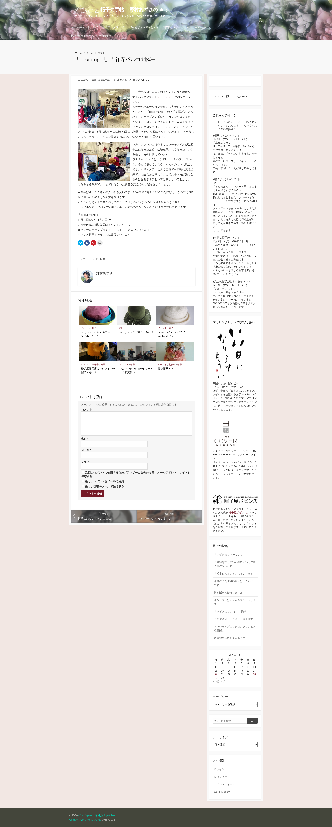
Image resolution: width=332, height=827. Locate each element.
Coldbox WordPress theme (85, 819)
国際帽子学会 (170, 27)
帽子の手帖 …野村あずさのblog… (99, 815)
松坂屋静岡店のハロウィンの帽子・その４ (98, 370)
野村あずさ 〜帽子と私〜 (144, 27)
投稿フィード (222, 776)
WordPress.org (222, 791)
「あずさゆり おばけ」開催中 (231, 611)
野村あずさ (125, 79)
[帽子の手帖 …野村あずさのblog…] (86, 9)
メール (86, 450)
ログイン (219, 769)
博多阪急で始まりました (228, 592)
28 (254, 674)
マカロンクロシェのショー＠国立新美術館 (136, 370)
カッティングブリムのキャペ (136, 332)
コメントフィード (224, 784)
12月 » (224, 681)
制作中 (95, 364)
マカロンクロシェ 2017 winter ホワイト (171, 334)
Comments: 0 (142, 79)
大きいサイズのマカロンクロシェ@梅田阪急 (234, 628)
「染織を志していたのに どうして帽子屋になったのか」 (235, 564)
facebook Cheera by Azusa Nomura (91, 35)
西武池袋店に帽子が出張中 (229, 638)
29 (216, 678)
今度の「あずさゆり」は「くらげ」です (235, 583)
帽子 (102, 52)
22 (216, 674)
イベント (91, 52)
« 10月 (216, 681)
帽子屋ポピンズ (238, 512)
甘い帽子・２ (165, 368)
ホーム (78, 52)
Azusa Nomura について (84, 27)
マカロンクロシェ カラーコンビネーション (97, 334)
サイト (85, 461)
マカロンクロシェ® (114, 27)
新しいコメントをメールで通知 (104, 481)
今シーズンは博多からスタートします (235, 602)
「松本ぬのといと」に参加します (233, 573)
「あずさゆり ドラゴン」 (228, 554)
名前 (85, 438)
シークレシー (165, 97)
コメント (87, 409)
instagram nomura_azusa (196, 27)
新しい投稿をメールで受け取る (104, 486)
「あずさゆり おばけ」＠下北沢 (233, 619)
